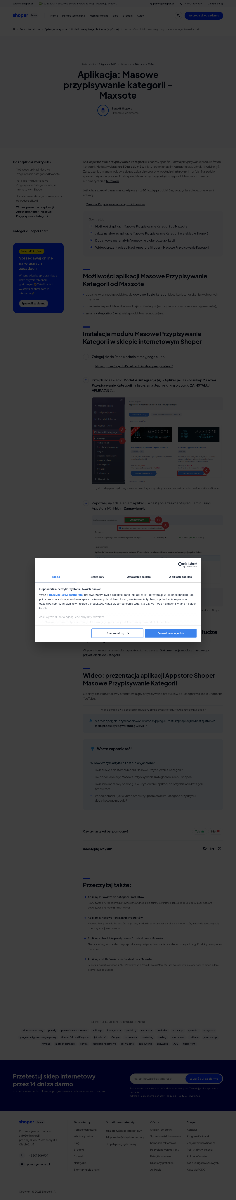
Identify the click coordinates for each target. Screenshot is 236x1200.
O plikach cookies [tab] (180, 576)
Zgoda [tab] (56, 576)
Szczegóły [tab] (97, 576)
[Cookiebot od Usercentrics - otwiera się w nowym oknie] (181, 565)
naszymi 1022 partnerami (66, 594)
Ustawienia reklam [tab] (139, 576)
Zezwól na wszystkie (170, 633)
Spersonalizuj (115, 633)
